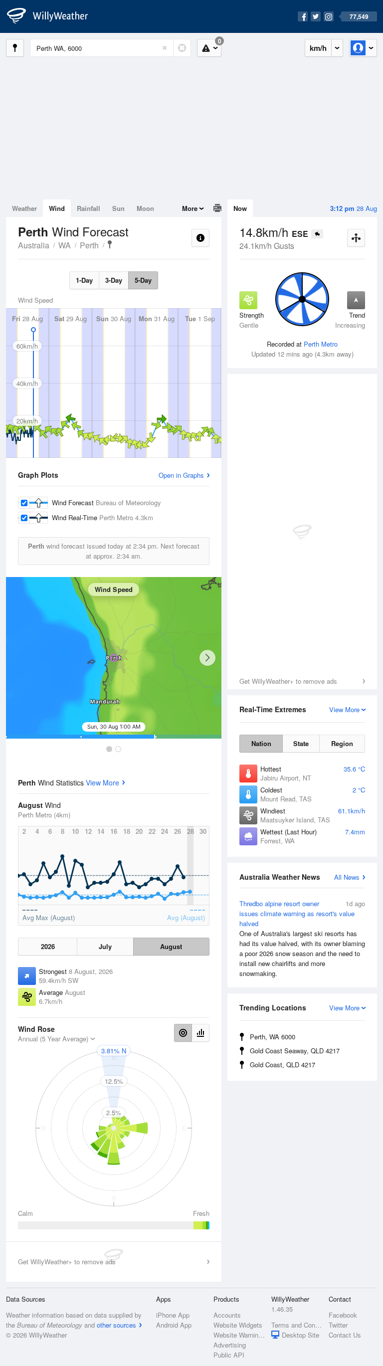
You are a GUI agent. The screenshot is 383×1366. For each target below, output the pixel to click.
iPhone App (173, 1315)
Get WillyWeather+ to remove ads (288, 681)
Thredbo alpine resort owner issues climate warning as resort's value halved (302, 938)
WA (64, 245)
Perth (89, 245)
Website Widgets (237, 1325)
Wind (57, 208)
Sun (118, 208)
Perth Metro (321, 344)
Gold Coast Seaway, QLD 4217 (295, 1050)
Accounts (227, 1315)
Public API (228, 1355)
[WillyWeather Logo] (53, 16)
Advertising (229, 1345)
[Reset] (165, 48)
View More (102, 782)
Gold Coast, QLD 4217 (282, 1064)
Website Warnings (239, 1335)
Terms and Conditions (297, 1325)
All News (347, 877)
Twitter (338, 1325)
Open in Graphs (181, 475)
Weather (24, 208)
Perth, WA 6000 (272, 1036)
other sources (116, 1325)
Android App (174, 1325)
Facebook (343, 1315)
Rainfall (88, 208)
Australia (33, 245)
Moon (145, 208)
